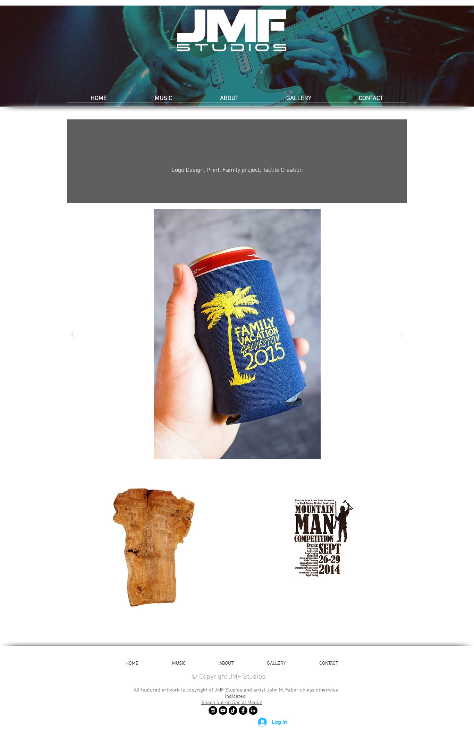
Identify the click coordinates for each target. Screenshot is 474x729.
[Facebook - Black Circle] (243, 710)
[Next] (435, 56)
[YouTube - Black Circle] (223, 710)
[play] (391, 215)
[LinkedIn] (253, 710)
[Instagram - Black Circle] (213, 710)
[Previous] (39, 56)
